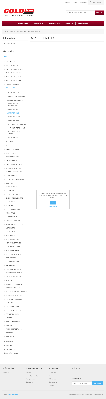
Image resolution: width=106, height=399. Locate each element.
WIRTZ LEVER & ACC (13, 321)
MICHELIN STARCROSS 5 (14, 224)
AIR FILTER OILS (13, 113)
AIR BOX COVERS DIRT (15, 100)
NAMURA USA (10, 235)
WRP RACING (10, 336)
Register (67, 2)
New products (30, 379)
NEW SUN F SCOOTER (14, 250)
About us (69, 23)
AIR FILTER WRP (13, 120)
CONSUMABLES (11, 187)
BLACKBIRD (10, 145)
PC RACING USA (11, 258)
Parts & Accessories (11, 353)
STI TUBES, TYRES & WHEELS (16, 291)
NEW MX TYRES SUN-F (14, 247)
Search (28, 373)
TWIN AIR (9, 318)
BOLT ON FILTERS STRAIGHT (13, 132)
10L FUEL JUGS (11, 61)
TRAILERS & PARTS (12, 314)
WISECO (9, 325)
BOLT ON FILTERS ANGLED (16, 124)
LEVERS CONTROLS (13, 220)
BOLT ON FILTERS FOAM (16, 128)
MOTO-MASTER (11, 232)
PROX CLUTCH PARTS (13, 269)
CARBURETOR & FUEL (13, 168)
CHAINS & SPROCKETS (14, 172)
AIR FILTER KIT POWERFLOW (12, 104)
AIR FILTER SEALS (13, 117)
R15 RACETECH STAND (14, 273)
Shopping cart (53, 382)
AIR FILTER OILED (13, 109)
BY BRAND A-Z (11, 153)
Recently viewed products (34, 376)
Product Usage (9, 43)
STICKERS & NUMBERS (14, 295)
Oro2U (12, 31)
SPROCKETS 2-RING (13, 288)
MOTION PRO (10, 228)
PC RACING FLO (13, 92)
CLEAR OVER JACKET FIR (15, 179)
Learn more (53, 206)
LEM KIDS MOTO (11, 217)
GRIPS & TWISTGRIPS (13, 209)
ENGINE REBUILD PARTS (14, 198)
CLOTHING (9, 183)
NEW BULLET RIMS (12, 239)
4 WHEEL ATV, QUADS (13, 76)
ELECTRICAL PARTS (13, 194)
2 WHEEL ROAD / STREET (15, 69)
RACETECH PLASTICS (13, 276)
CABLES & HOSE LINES (14, 164)
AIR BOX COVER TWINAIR (16, 96)
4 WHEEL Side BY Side (13, 80)
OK (53, 203)
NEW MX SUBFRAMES (13, 243)
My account (52, 373)
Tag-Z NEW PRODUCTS (14, 299)
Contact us (29, 382)
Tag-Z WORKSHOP (12, 306)
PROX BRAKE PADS (12, 261)
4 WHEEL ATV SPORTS (13, 73)
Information (83, 23)
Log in (75, 2)
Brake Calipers (54, 23)
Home (6, 31)
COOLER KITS (11, 190)
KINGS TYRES (11, 213)
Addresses (52, 379)
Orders (51, 376)
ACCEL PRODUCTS (12, 84)
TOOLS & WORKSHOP (13, 310)
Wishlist (51, 385)
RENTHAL (9, 280)
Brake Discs (38, 23)
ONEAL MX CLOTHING (13, 254)
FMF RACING (10, 202)
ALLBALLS (9, 142)
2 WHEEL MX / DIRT (12, 65)
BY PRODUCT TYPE (12, 157)
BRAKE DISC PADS (12, 149)
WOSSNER (9, 333)
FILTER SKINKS (12, 137)
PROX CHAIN (10, 265)
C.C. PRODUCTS (11, 160)
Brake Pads (23, 23)
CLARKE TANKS (11, 175)
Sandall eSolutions (12, 394)
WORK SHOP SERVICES (14, 329)
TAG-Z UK (9, 303)
